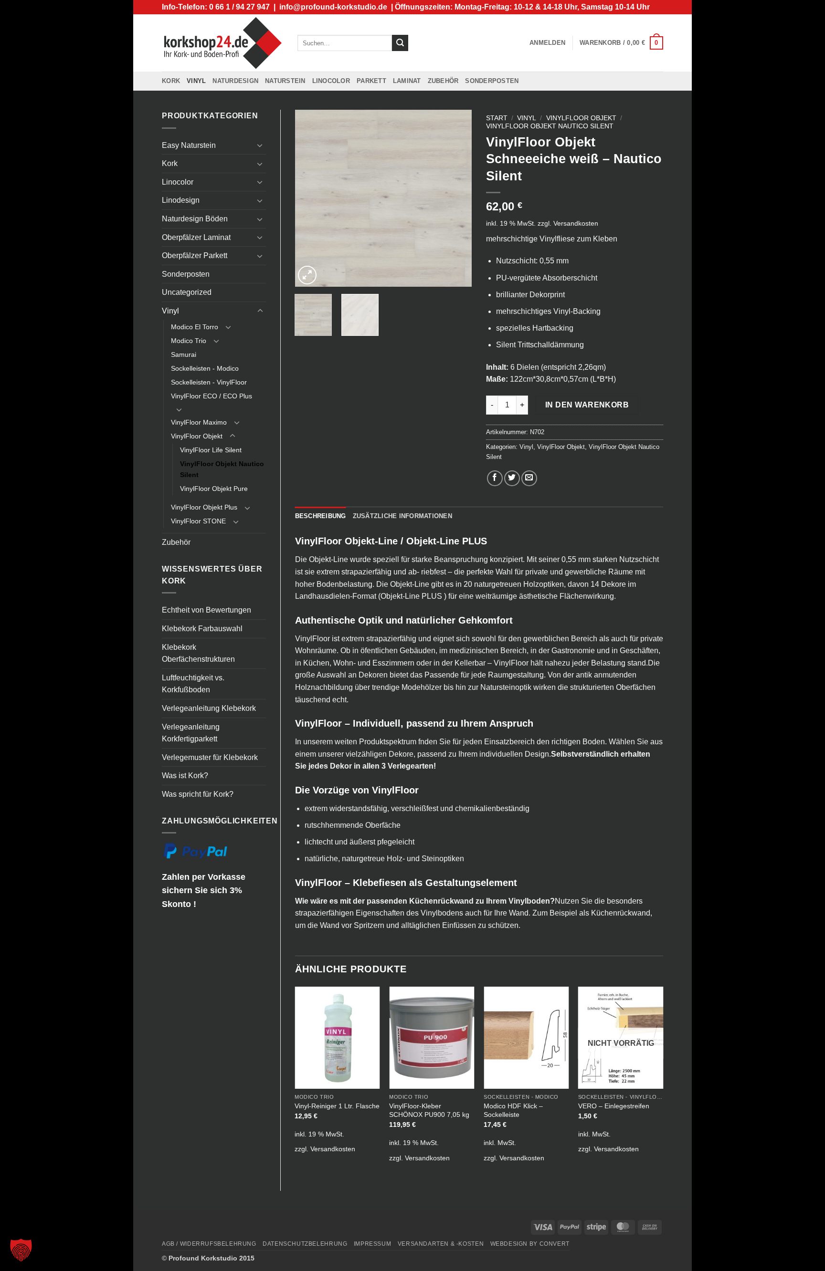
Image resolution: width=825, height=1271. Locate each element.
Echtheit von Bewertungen (206, 610)
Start (497, 118)
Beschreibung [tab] (320, 516)
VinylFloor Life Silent (211, 450)
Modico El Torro (194, 327)
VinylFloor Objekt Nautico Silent (222, 469)
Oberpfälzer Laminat (196, 237)
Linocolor (331, 80)
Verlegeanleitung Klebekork (209, 708)
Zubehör (443, 80)
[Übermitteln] (400, 43)
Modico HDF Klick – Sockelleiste (513, 1110)
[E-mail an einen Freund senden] (529, 478)
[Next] (456, 198)
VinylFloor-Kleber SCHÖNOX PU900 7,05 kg (429, 1110)
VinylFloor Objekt (196, 436)
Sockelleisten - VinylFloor (209, 382)
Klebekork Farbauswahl (202, 629)
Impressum (372, 1243)
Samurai (183, 354)
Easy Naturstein (189, 145)
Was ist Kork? (185, 775)
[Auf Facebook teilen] (495, 478)
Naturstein (285, 80)
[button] (547, 42)
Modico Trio (188, 340)
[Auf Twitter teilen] (512, 478)
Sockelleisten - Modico (205, 368)
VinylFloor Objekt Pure (214, 488)
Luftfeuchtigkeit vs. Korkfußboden (193, 684)
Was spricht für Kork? (197, 794)
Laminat (407, 80)
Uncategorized (187, 292)
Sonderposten (491, 80)
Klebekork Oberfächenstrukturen (198, 653)
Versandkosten (575, 223)
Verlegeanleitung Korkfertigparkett (191, 733)
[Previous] (310, 198)
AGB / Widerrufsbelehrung (209, 1243)
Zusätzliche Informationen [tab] (402, 516)
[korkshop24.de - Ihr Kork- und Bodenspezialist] (222, 43)
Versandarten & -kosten (441, 1243)
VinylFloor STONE (198, 521)
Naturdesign (235, 80)
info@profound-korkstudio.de (333, 7)
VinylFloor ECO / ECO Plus (211, 396)
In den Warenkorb (587, 405)
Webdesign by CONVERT (530, 1243)
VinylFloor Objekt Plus (204, 507)
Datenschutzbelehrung (305, 1243)
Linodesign (181, 200)
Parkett (371, 80)
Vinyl (196, 80)
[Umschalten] (260, 145)
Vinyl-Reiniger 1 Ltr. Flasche (337, 1106)
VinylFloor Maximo (199, 422)
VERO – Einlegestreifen (613, 1106)
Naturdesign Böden (195, 219)
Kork (171, 80)
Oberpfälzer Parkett (194, 255)
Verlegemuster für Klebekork (210, 757)
